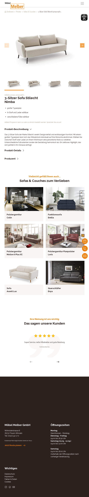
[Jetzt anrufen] (85, 248)
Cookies (8, 482)
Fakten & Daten (11, 479)
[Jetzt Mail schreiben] (85, 256)
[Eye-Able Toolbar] (84, 17)
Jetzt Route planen (13, 445)
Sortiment (10, 12)
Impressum (9, 477)
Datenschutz (10, 474)
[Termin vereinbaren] (85, 241)
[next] (82, 45)
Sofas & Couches (30, 12)
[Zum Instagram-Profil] (6, 487)
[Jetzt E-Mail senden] (13, 487)
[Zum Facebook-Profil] (9, 487)
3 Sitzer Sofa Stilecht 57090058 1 (49, 12)
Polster (18, 12)
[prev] (7, 45)
